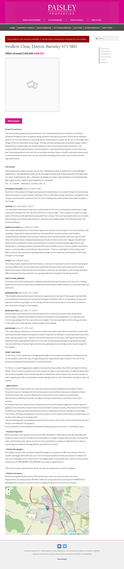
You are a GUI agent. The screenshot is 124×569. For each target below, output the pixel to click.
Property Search (26, 28)
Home (12, 28)
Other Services (92, 28)
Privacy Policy (62, 559)
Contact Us (68, 34)
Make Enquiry (13, 121)
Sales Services (44, 28)
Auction (78, 28)
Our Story (107, 28)
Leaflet (64, 534)
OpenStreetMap (75, 534)
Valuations (55, 34)
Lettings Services (62, 28)
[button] (47, 508)
